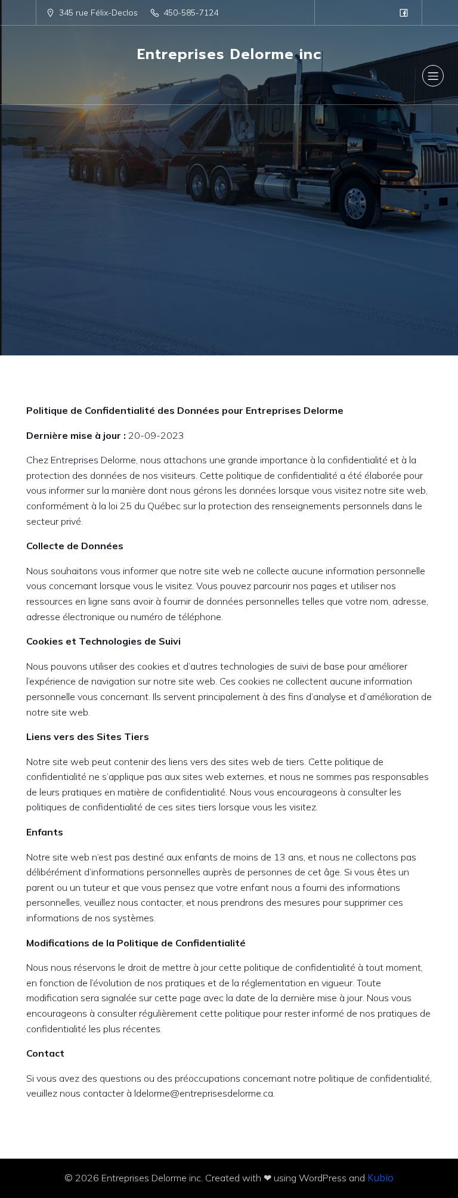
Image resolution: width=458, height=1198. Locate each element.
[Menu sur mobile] (433, 75)
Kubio (380, 1177)
